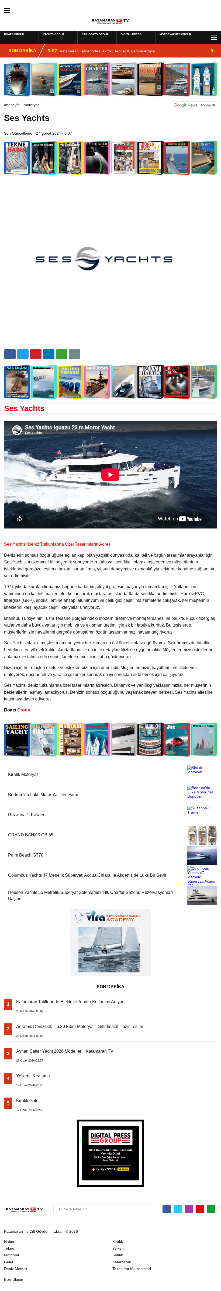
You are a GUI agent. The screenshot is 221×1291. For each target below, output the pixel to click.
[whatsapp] (211, 1209)
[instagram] (189, 1209)
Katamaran (121, 1262)
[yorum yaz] (75, 354)
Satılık (117, 1255)
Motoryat (31, 105)
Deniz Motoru (15, 1269)
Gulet (8, 1262)
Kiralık (117, 1241)
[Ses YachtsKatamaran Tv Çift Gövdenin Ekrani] (110, 20)
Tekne (9, 1248)
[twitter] (23, 354)
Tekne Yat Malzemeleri (131, 1269)
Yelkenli (118, 1248)
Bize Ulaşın (13, 1279)
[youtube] (200, 1209)
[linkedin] (36, 354)
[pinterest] (49, 354)
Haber (9, 1241)
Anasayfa (12, 105)
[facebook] (10, 354)
